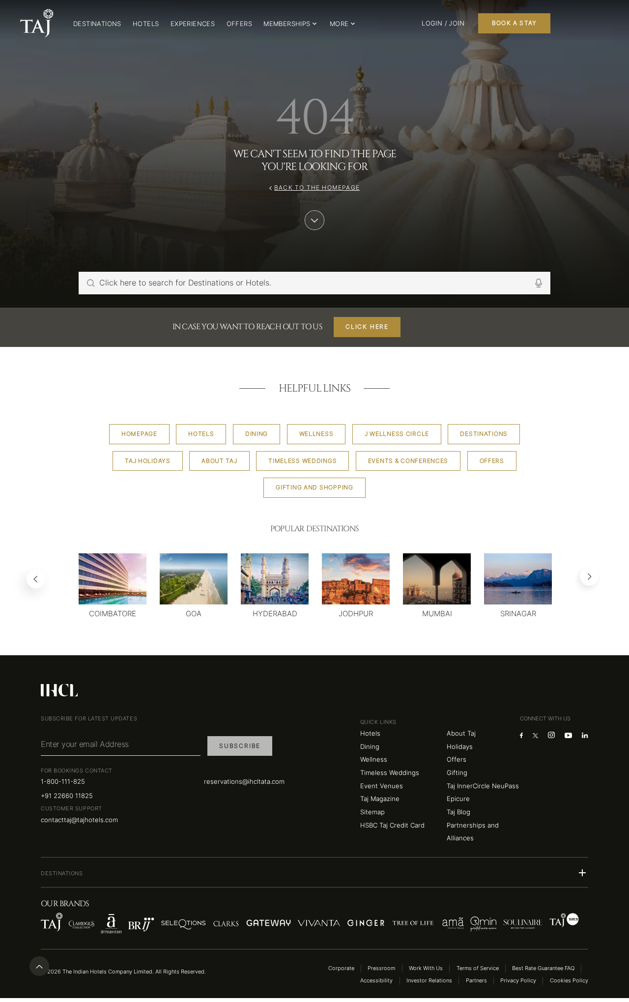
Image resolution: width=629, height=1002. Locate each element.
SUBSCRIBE (239, 745)
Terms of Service (478, 968)
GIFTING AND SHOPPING (314, 487)
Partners (476, 980)
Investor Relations (429, 980)
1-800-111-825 (63, 781)
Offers (456, 759)
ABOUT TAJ (219, 460)
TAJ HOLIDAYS (148, 460)
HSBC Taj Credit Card (392, 825)
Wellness (373, 759)
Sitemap (372, 812)
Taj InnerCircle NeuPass (483, 786)
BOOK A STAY (514, 23)
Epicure (458, 798)
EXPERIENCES (193, 24)
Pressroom (381, 968)
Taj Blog (458, 812)
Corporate (341, 968)
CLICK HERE (367, 326)
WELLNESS (316, 433)
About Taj (461, 733)
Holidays (460, 746)
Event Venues (381, 786)
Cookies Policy (569, 980)
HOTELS (146, 24)
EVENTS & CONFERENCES (408, 460)
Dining (369, 746)
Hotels (370, 733)
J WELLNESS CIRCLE (397, 433)
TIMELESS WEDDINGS (302, 460)
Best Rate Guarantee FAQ (543, 968)
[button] (314, 873)
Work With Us (426, 968)
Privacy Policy (518, 980)
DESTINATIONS (97, 24)
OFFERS (239, 24)
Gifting (457, 772)
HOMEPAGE (139, 433)
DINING (256, 433)
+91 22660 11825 (67, 796)
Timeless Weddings (389, 772)
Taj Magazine (380, 798)
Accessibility (376, 980)
